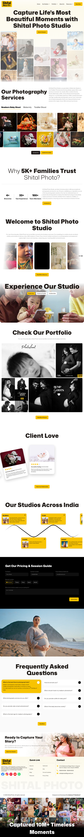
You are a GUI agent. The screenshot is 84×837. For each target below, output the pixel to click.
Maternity (27, 107)
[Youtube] (15, 774)
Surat (29, 582)
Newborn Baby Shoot (11, 107)
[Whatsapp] (19, 774)
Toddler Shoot (40, 107)
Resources (32, 775)
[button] (80, 256)
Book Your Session (11, 751)
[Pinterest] (10, 774)
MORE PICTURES (46, 152)
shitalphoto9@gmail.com (66, 773)
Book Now (78, 4)
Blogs (31, 772)
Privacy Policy (45, 775)
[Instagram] (6, 774)
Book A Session (42, 32)
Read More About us (42, 274)
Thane (17, 582)
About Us (31, 765)
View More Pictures (42, 417)
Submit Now (74, 599)
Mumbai (9, 582)
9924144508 (62, 770)
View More (42, 724)
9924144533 (70, 770)
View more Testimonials (42, 486)
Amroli (35, 582)
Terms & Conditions (47, 772)
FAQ (44, 769)
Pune (23, 582)
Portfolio (31, 769)
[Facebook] (2, 774)
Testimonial (45, 765)
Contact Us (36, 152)
